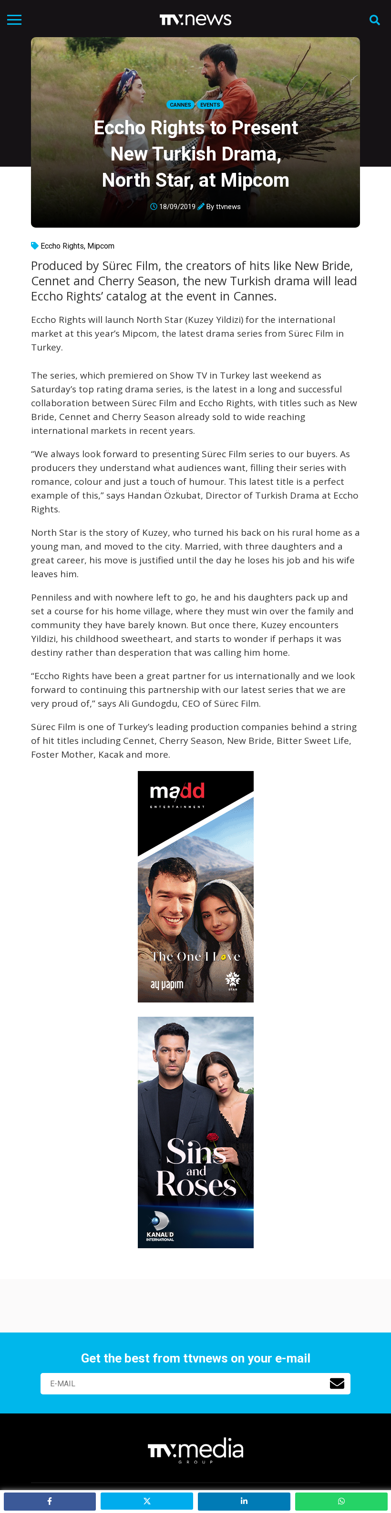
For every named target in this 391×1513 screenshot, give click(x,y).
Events (210, 105)
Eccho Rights (62, 245)
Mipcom (100, 245)
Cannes (180, 105)
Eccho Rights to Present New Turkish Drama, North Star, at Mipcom (195, 154)
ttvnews (228, 206)
